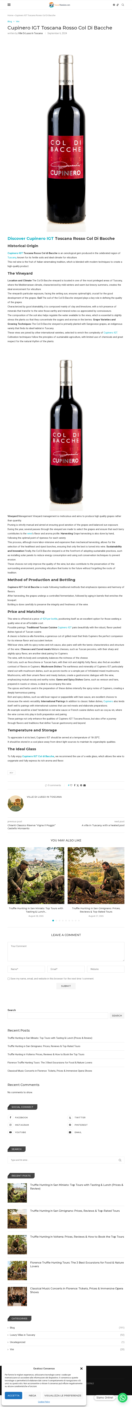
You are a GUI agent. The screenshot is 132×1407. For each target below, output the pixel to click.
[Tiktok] (118, 4)
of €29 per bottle (48, 618)
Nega (32, 1395)
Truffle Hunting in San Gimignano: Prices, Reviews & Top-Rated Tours (44, 1046)
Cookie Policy (44, 1402)
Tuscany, (12, 257)
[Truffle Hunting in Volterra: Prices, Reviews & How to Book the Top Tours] (17, 1244)
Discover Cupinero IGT (31, 238)
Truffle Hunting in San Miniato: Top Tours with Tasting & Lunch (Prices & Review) (50, 1038)
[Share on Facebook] (74, 785)
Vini (67, 1349)
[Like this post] (71, 785)
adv (11, 773)
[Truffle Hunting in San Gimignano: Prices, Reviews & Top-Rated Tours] (96, 875)
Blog (67, 1327)
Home (10, 15)
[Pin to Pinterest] (81, 785)
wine (29, 533)
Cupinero (108, 701)
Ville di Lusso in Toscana (30, 33)
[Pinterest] (114, 4)
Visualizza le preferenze (62, 1395)
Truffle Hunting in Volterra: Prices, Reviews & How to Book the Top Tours (46, 1054)
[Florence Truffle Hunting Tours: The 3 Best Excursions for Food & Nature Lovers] (17, 1270)
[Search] (122, 4)
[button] (81, 1368)
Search (12, 1010)
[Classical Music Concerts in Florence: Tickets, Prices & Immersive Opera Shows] (17, 1296)
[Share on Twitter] (78, 785)
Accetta (13, 1395)
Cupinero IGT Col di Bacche (38, 756)
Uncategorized (67, 1342)
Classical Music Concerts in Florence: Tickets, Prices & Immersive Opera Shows (50, 1070)
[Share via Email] (84, 785)
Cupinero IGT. (111, 332)
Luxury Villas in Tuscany (67, 1334)
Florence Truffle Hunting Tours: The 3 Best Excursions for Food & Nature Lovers (50, 1062)
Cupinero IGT (15, 253)
